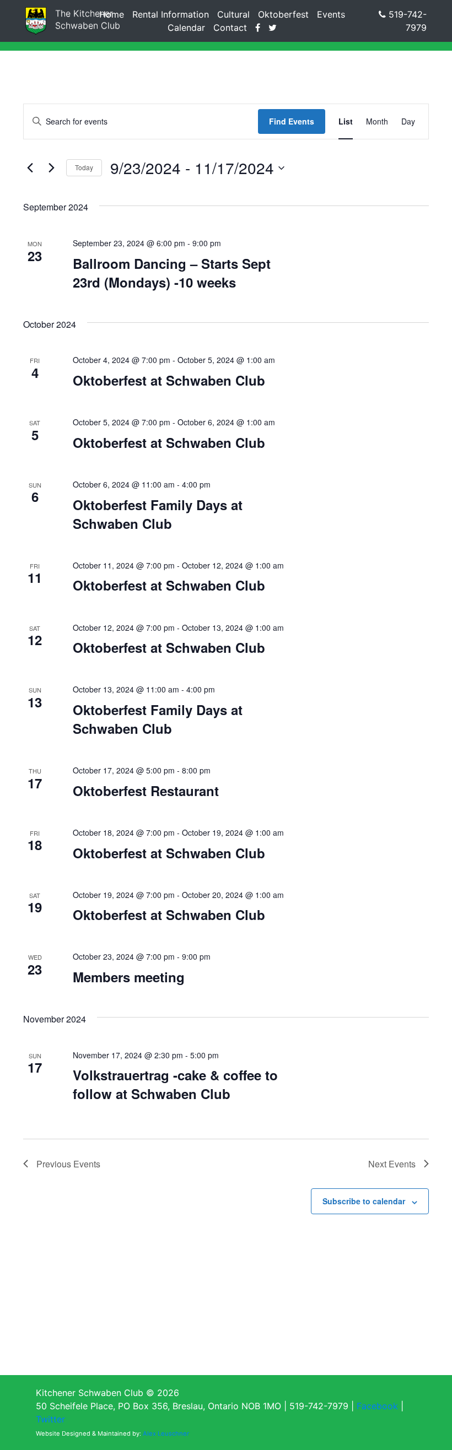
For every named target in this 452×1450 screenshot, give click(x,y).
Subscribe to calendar (363, 1200)
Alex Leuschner (166, 1433)
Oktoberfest (283, 14)
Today (84, 167)
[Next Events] (51, 168)
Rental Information (170, 14)
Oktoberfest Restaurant (146, 790)
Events (331, 14)
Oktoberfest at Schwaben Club (169, 380)
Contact (230, 27)
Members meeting (129, 976)
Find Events (291, 121)
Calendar (186, 27)
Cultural (233, 14)
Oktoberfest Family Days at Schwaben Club (158, 514)
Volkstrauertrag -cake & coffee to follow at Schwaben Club (175, 1084)
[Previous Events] (29, 168)
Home (111, 14)
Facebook (377, 1405)
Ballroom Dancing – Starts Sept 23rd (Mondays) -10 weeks (172, 272)
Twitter (50, 1419)
